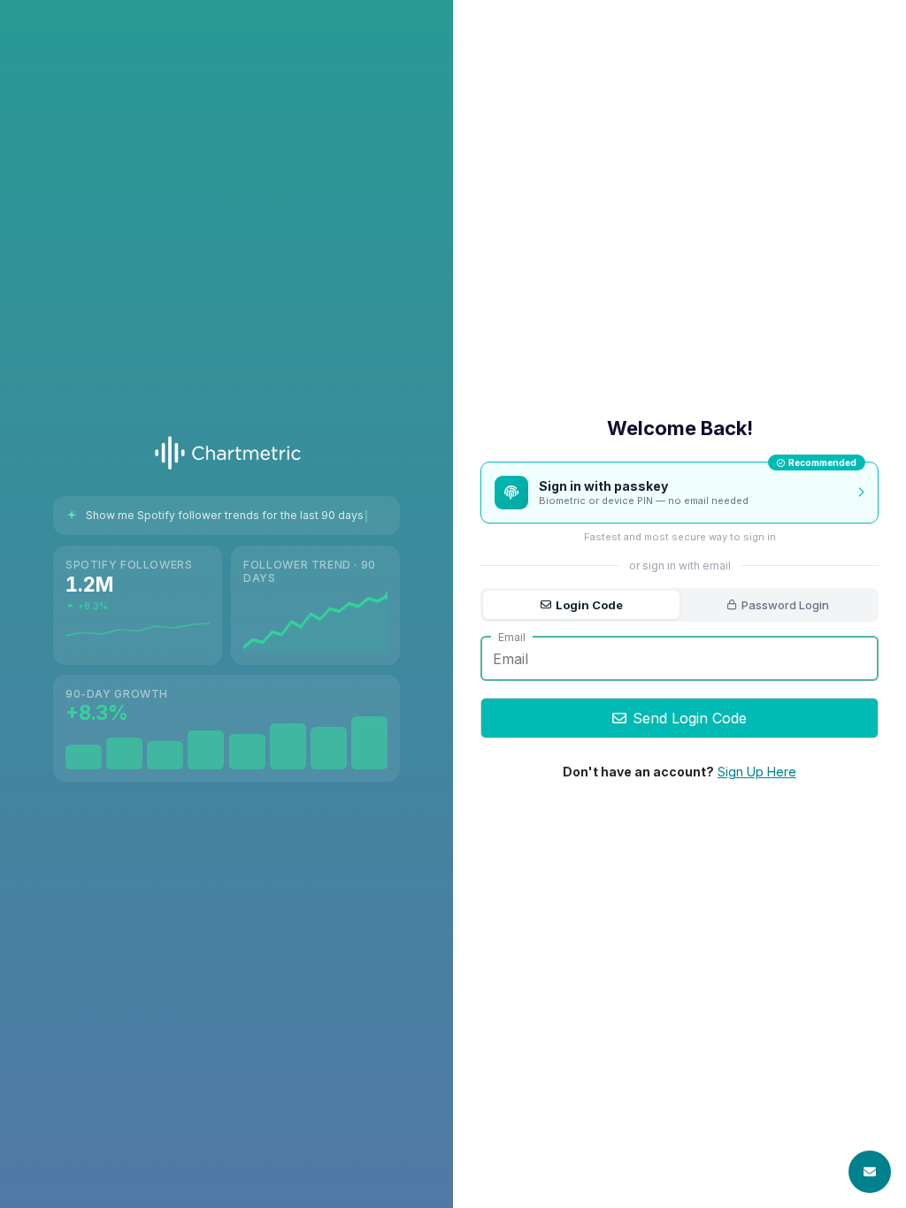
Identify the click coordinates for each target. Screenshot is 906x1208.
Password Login (785, 605)
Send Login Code (690, 718)
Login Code (589, 605)
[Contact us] (869, 1172)
